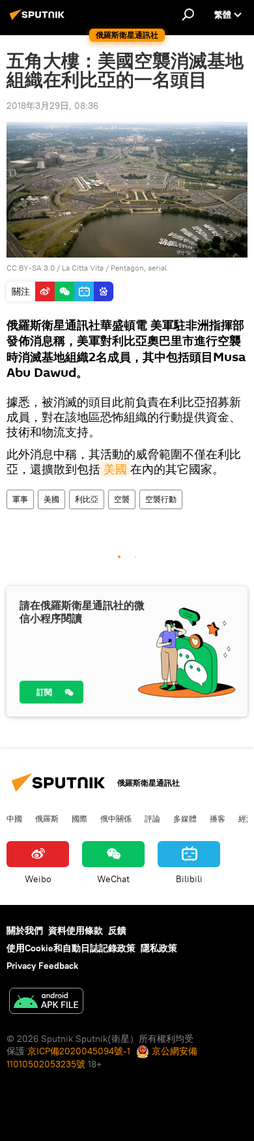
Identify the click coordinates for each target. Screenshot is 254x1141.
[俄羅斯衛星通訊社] (39, 19)
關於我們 (25, 930)
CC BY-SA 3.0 (31, 268)
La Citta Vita (83, 268)
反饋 (117, 930)
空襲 (122, 499)
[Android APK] (46, 1002)
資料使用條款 (75, 930)
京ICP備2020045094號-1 (78, 1051)
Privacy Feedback (42, 965)
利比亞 (86, 499)
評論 (152, 818)
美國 (115, 469)
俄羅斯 (47, 818)
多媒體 (185, 818)
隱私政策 (159, 948)
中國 (14, 818)
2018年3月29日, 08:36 (52, 105)
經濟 (246, 818)
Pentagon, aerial (139, 268)
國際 (79, 818)
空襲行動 (160, 499)
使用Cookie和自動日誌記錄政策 (71, 948)
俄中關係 (116, 818)
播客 (217, 818)
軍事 (20, 499)
